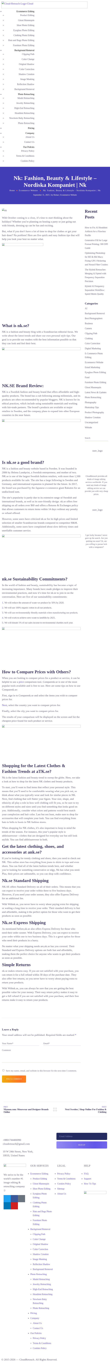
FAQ (86, 1173)
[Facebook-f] (14, 1198)
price (21, 681)
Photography (90, 402)
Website (88, 427)
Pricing (31, 128)
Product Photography (94, 412)
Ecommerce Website (28, 190)
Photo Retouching (26, 94)
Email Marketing (92, 367)
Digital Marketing (93, 348)
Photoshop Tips (92, 407)
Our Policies (28, 147)
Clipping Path (28, 54)
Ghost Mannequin (26, 20)
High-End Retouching (24, 108)
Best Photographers (93, 318)
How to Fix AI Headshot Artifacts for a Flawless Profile (96, 231)
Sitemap (60, 1188)
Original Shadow (26, 64)
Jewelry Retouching (25, 103)
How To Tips (90, 1183)
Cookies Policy (27, 161)
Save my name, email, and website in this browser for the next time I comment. (41, 1070)
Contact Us (29, 142)
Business (89, 323)
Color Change (28, 59)
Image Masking (27, 79)
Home (12, 190)
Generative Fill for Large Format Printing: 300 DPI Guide (96, 244)
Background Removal (24, 50)
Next (4, 705)
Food (87, 377)
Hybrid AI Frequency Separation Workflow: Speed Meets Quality (95, 290)
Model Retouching (25, 98)
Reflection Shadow (25, 84)
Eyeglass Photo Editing (23, 30)
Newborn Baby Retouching (21, 118)
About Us (29, 137)
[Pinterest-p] (21, 1198)
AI (86, 308)
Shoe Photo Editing (25, 25)
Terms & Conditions (25, 156)
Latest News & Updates (95, 392)
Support (87, 1178)
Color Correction (26, 69)
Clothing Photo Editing (23, 35)
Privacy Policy (27, 151)
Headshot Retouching (24, 113)
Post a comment (14, 1079)
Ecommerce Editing (25, 11)
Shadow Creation (26, 74)
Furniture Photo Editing (23, 45)
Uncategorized (91, 422)
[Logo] (44, 3)
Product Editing (27, 15)
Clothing (89, 338)
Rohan (56, 195)
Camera (88, 328)
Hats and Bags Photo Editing (21, 40)
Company (29, 133)
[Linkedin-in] (7, 1205)
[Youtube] (14, 1205)
